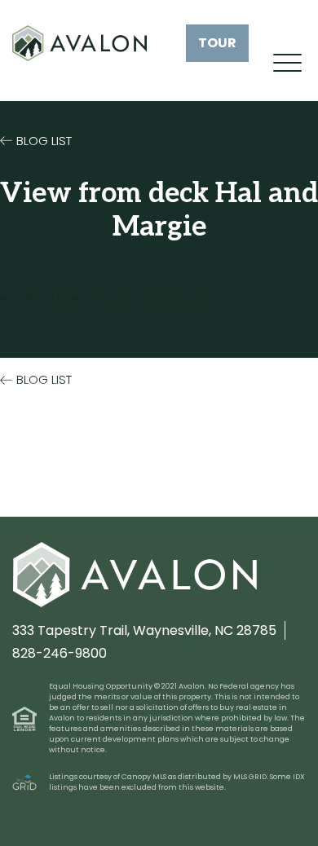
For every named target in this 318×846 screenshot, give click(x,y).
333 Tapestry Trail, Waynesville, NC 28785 (144, 630)
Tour (217, 42)
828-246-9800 (59, 653)
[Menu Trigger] (287, 63)
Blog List (44, 140)
